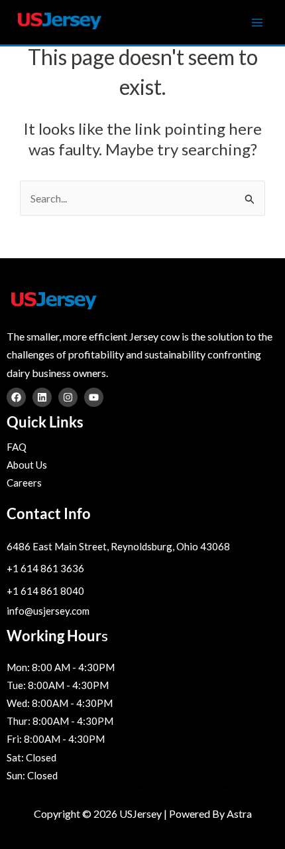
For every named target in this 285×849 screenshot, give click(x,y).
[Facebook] (16, 397)
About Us (27, 465)
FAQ (17, 447)
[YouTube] (93, 397)
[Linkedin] (42, 397)
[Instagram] (68, 397)
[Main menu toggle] (257, 22)
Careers (24, 483)
